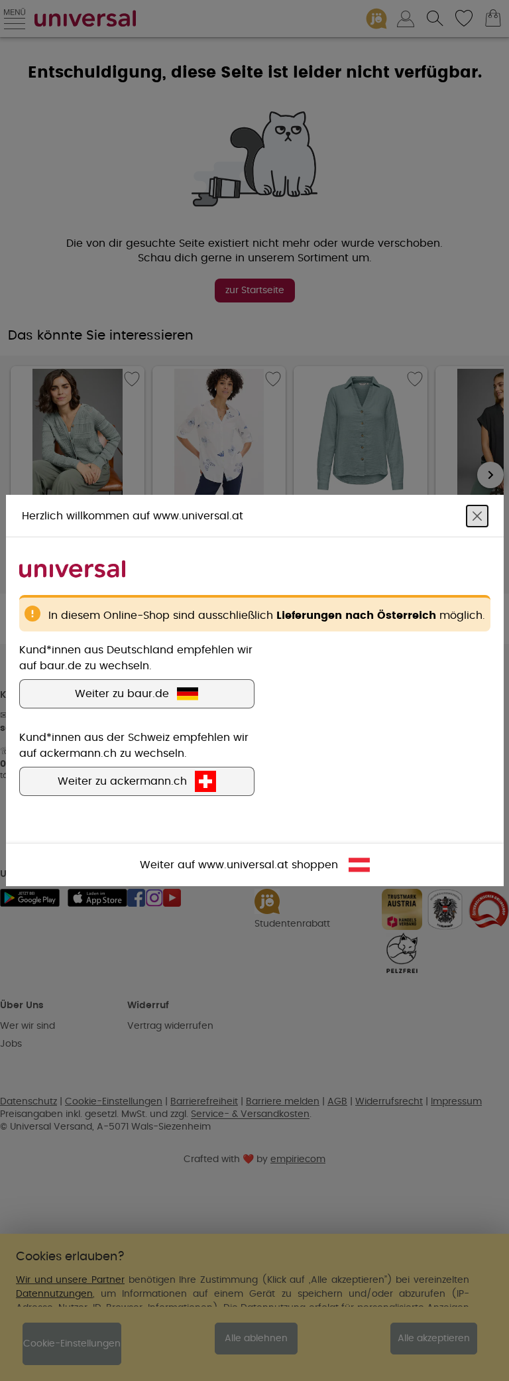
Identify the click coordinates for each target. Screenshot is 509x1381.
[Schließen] (477, 516)
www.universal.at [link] (243, 865)
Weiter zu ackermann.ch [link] (122, 781)
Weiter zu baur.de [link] (122, 694)
